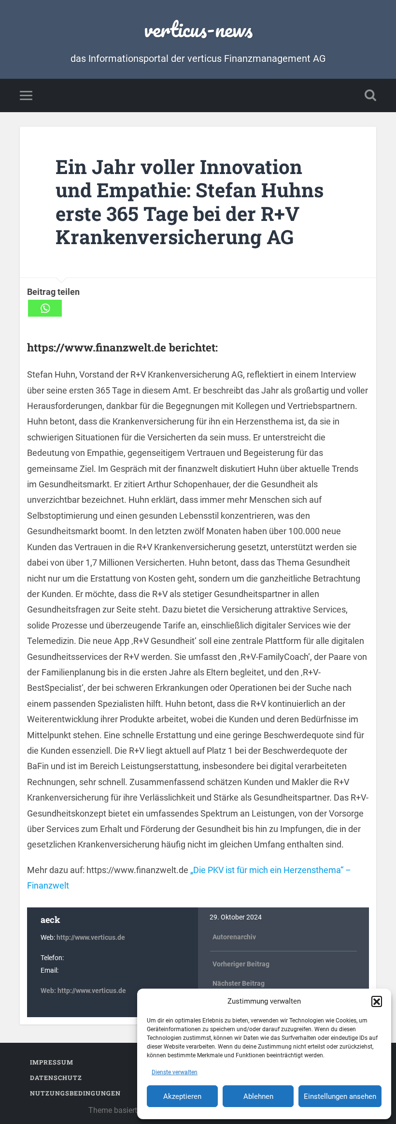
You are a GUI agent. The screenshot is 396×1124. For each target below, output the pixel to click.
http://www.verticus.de (91, 938)
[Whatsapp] (45, 308)
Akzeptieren (182, 1096)
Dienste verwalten (175, 1072)
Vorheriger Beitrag (240, 964)
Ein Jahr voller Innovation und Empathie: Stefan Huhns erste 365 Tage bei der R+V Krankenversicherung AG (190, 202)
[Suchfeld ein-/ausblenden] (370, 95)
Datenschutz (56, 1077)
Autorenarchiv (234, 937)
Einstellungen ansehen (340, 1096)
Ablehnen (258, 1096)
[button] (377, 1001)
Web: (49, 991)
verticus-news (198, 29)
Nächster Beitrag (238, 983)
